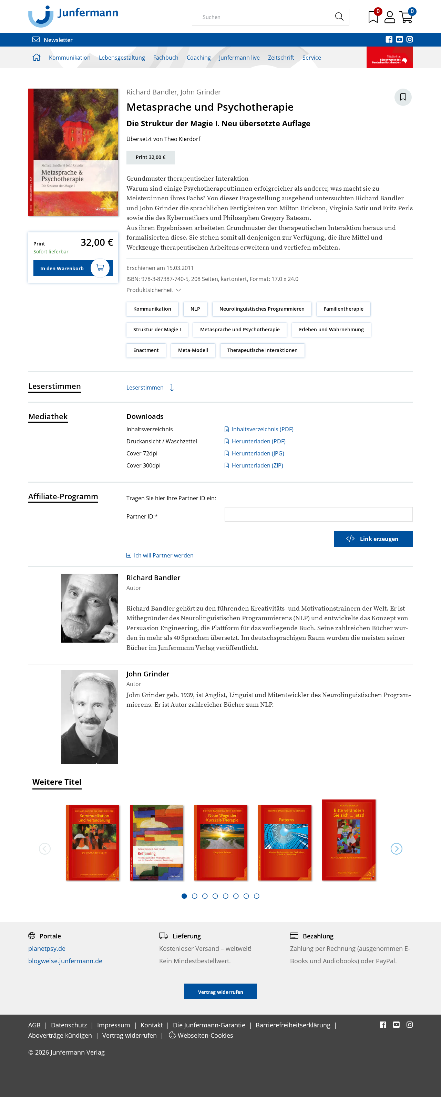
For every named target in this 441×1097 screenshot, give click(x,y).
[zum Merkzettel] (374, 19)
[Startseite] (73, 16)
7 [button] (246, 896)
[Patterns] (285, 843)
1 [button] (184, 896)
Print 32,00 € (150, 157)
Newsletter (57, 40)
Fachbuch (165, 57)
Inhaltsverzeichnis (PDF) (262, 429)
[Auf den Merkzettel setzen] (403, 97)
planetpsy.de (46, 948)
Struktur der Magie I (157, 329)
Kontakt (152, 1025)
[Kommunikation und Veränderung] (93, 843)
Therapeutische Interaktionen (262, 350)
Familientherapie (343, 308)
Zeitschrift (281, 57)
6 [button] (236, 896)
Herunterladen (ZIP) (256, 465)
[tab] (184, 896)
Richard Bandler (151, 92)
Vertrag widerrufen (130, 1035)
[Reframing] (157, 843)
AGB (35, 1025)
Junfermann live (239, 57)
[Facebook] (389, 40)
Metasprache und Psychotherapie (240, 329)
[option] (93, 840)
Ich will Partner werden (164, 555)
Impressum (114, 1025)
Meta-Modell (193, 350)
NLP (195, 308)
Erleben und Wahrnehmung (331, 329)
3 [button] (205, 896)
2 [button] (194, 896)
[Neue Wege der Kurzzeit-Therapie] (221, 843)
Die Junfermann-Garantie (210, 1025)
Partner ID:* (142, 516)
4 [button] (215, 896)
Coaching (199, 57)
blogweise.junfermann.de (65, 961)
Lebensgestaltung (122, 57)
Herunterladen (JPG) (257, 453)
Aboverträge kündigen (61, 1035)
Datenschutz (70, 1025)
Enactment (146, 350)
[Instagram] (410, 40)
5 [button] (225, 896)
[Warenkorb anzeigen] (406, 19)
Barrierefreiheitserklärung (294, 1025)
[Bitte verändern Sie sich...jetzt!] (349, 840)
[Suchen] (339, 17)
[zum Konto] (390, 19)
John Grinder (201, 92)
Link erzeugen (379, 539)
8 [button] (256, 896)
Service (311, 57)
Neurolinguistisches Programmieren (262, 308)
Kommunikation (70, 57)
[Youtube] (400, 40)
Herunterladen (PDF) (258, 441)
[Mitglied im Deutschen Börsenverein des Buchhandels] (390, 56)
